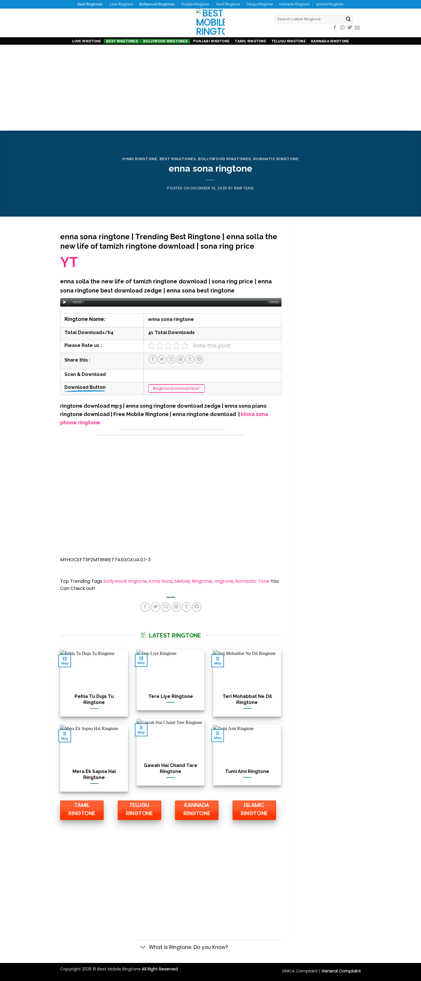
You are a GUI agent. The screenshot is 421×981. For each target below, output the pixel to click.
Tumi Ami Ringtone (247, 771)
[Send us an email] (357, 27)
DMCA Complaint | (302, 971)
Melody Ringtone (193, 581)
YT (69, 262)
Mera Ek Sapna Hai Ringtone (94, 774)
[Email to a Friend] (171, 359)
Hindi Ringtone (139, 159)
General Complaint (341, 971)
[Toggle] (143, 948)
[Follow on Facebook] (335, 27)
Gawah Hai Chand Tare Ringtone (170, 768)
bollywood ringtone (125, 581)
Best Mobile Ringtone (119, 969)
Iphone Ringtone (329, 4)
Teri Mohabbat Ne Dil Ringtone (247, 699)
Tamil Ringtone (228, 4)
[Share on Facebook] (152, 359)
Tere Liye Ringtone (170, 696)
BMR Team (243, 188)
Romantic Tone (252, 581)
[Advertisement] (210, 88)
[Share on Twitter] (162, 359)
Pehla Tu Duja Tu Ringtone (94, 699)
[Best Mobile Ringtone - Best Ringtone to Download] (210, 23)
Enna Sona (160, 581)
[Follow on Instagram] (342, 27)
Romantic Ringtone (276, 159)
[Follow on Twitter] (349, 27)
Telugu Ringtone (259, 4)
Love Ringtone (121, 4)
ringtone (223, 581)
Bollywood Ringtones (157, 4)
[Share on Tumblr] (190, 359)
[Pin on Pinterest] (180, 359)
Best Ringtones (90, 4)
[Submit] (348, 19)
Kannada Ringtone (294, 4)
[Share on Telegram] (199, 359)
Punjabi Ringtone (195, 4)
